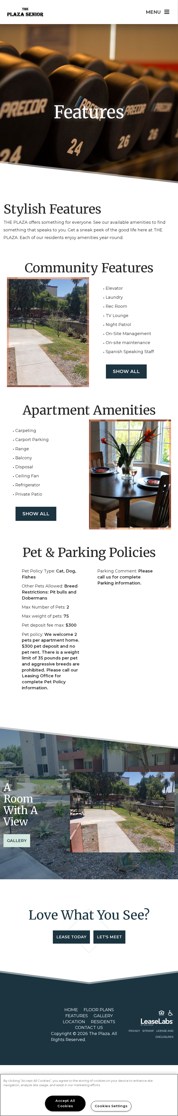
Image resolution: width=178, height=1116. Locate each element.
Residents (103, 1021)
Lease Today (71, 937)
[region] (89, 1095)
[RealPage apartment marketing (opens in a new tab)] (150, 1022)
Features (76, 1015)
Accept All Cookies (65, 1103)
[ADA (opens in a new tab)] (170, 1014)
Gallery (17, 840)
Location (74, 1021)
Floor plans (99, 1009)
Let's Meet (109, 937)
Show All (126, 371)
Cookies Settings (111, 1106)
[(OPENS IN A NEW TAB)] (19, 1024)
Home (71, 1009)
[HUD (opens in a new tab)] (161, 1014)
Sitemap (148, 1030)
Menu (153, 12)
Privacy (134, 1030)
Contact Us (89, 1027)
